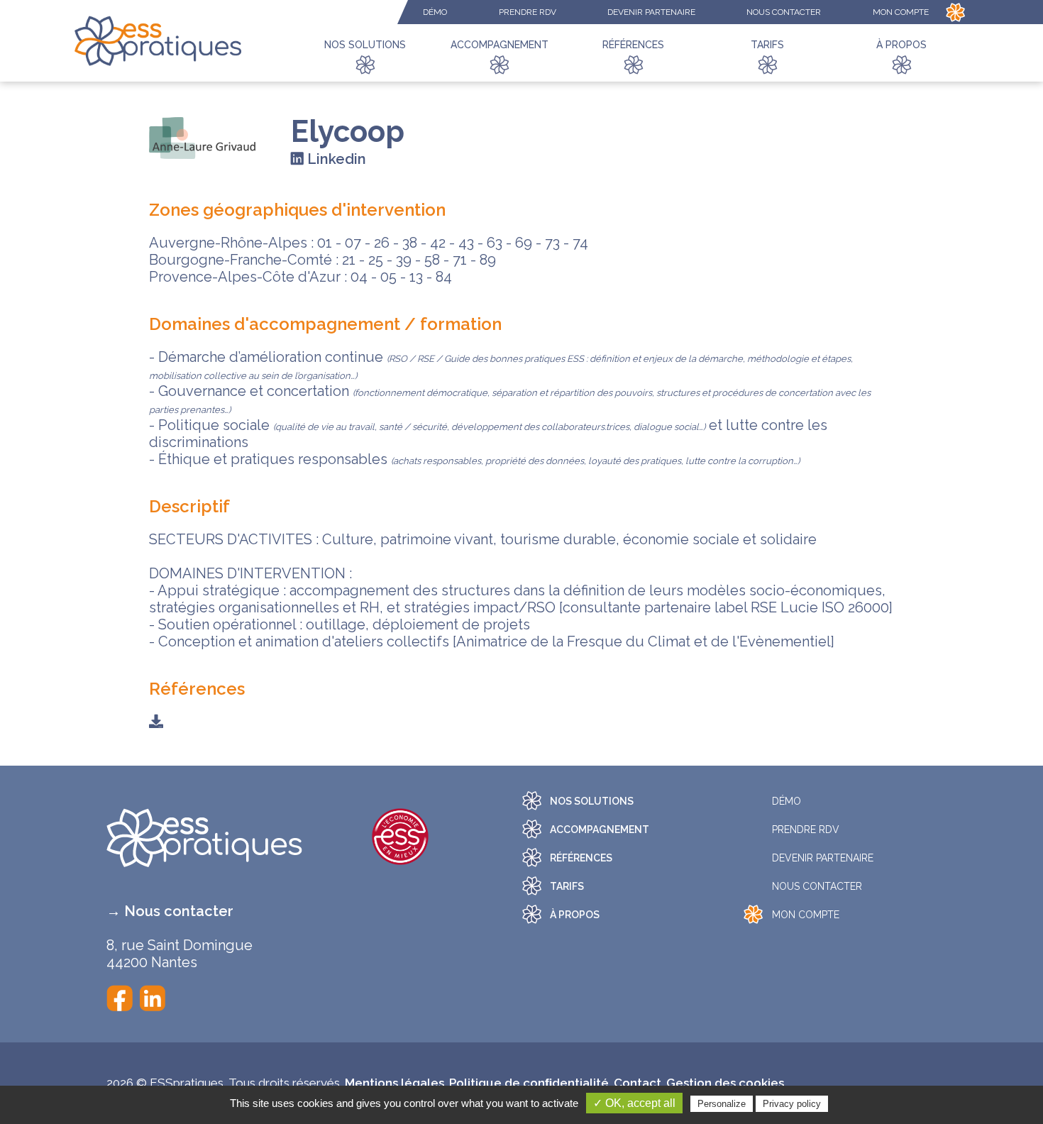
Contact (637, 1083)
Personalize (721, 1103)
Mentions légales (394, 1083)
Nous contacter (178, 911)
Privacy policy (792, 1103)
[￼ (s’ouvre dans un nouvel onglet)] (119, 996)
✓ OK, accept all (634, 1103)
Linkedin (335, 158)
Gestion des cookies (725, 1083)
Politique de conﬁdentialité (529, 1083)
